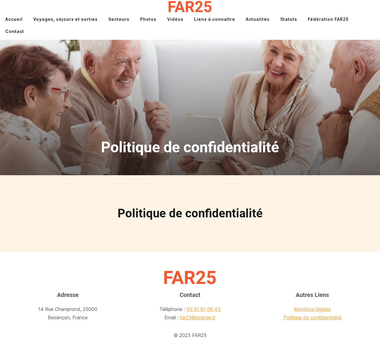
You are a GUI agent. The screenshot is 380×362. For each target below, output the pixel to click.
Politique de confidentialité (312, 317)
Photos (148, 19)
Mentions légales (312, 309)
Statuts (288, 19)
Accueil (14, 19)
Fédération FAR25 (328, 19)
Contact (14, 31)
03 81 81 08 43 (203, 309)
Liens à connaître (214, 19)
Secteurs (118, 19)
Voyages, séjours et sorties (65, 19)
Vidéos (175, 19)
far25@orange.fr (198, 317)
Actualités (258, 19)
